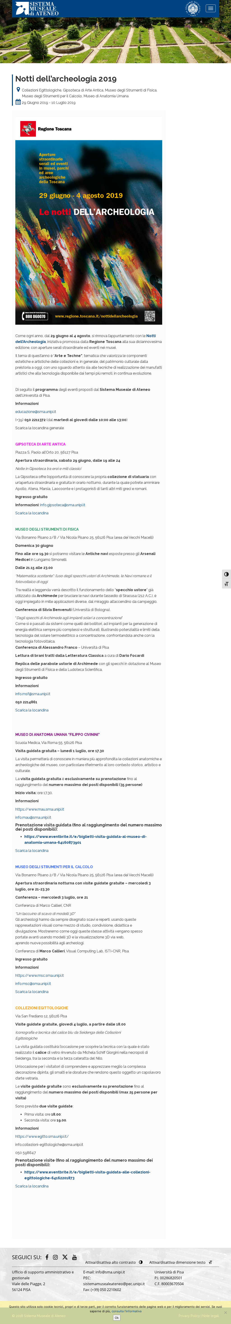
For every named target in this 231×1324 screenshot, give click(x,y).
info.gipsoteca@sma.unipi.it (62, 505)
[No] (225, 1312)
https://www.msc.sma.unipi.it (39, 975)
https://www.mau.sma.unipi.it (39, 809)
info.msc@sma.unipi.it (33, 983)
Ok (117, 1317)
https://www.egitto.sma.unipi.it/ (42, 1136)
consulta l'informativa (126, 1311)
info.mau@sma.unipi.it (33, 817)
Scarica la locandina (32, 513)
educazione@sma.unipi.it (35, 412)
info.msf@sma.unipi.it (32, 694)
